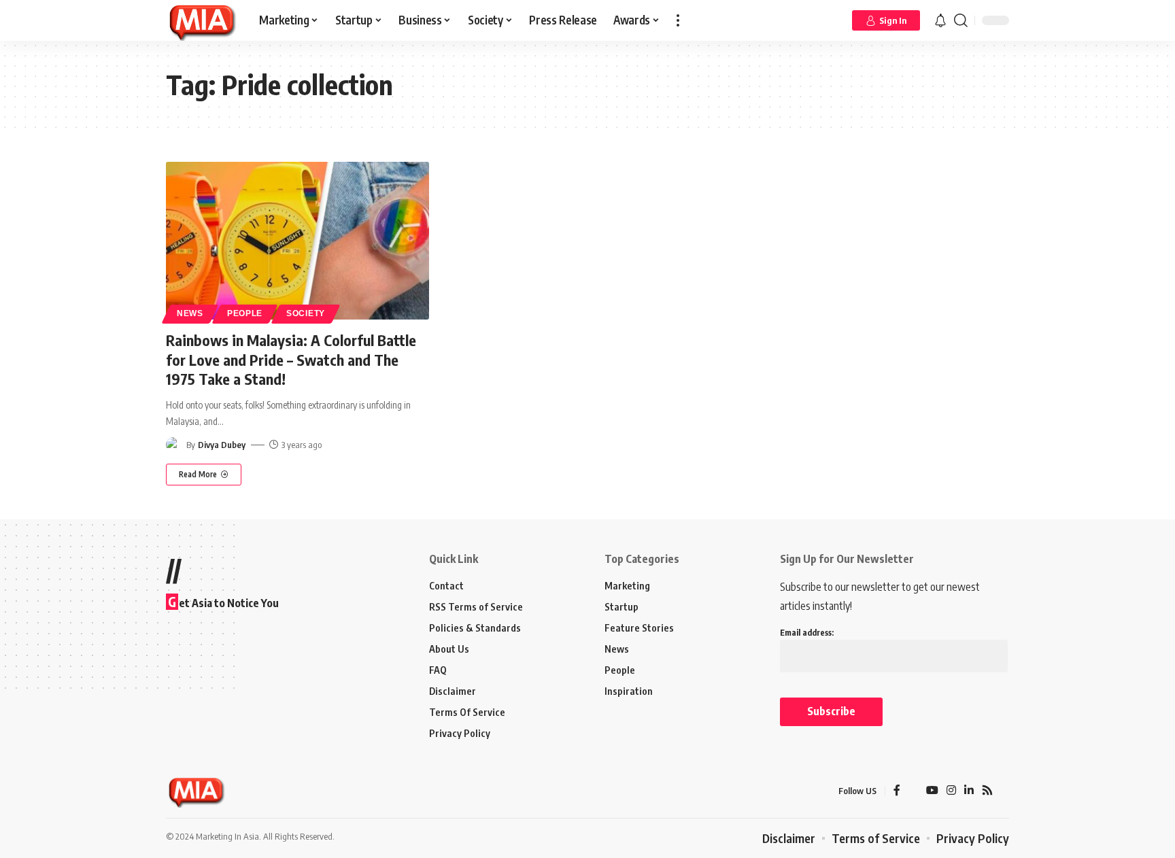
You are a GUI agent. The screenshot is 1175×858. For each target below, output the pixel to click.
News (190, 313)
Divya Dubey (221, 444)
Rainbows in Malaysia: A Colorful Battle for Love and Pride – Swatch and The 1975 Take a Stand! (291, 359)
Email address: (807, 633)
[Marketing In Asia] (201, 20)
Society (305, 313)
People (244, 313)
